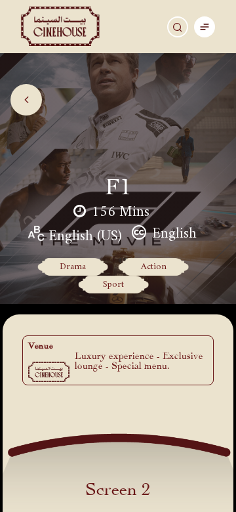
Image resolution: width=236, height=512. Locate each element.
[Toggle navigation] (204, 26)
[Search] (177, 27)
